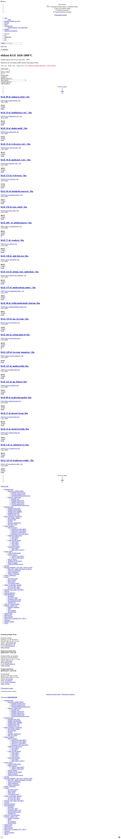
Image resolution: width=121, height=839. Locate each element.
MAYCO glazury (13, 562)
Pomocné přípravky (9, 593)
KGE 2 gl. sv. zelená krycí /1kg (15, 445)
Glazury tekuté (8, 551)
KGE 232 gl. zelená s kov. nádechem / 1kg (20, 272)
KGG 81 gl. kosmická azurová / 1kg (17, 191)
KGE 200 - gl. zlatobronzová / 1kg (16, 223)
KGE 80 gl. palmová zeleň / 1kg (15, 97)
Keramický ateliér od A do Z (12, 21)
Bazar (9, 19)
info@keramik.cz (10, 646)
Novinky (6, 23)
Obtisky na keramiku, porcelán (12, 585)
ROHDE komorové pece (18, 492)
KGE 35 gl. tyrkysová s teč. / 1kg (15, 144)
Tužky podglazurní (13, 572)
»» (62, 93)
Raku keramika (8, 617)
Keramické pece (8, 489)
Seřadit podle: (5, 68)
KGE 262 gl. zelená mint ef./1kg (15, 334)
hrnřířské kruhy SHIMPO (15, 511)
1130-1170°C (15, 545)
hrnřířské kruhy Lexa (14, 515)
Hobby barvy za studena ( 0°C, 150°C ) (15, 618)
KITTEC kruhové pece (17, 503)
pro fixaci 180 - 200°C (14, 586)
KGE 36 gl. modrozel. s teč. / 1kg (16, 160)
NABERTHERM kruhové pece (20, 505)
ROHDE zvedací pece (17, 500)
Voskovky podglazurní (14, 570)
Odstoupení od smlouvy (11, 31)
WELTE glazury (12, 527)
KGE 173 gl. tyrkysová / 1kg (13, 175)
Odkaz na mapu (5, 647)
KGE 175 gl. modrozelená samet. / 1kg (18, 287)
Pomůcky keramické (13, 607)
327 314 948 (9, 679)
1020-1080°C (15, 537)
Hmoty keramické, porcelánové (13, 516)
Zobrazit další (4, 486)
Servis (6, 24)
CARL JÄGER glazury (14, 540)
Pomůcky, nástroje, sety (10, 605)
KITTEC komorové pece (18, 494)
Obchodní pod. (8, 26)
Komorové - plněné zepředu (15, 491)
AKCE (6, 623)
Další (62, 91)
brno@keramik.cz (10, 664)
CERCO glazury (12, 554)
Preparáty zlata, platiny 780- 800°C (14, 589)
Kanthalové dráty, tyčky (14, 599)
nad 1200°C (14, 539)
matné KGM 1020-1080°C (18, 529)
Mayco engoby (12, 580)
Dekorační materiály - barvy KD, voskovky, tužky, (18, 567)
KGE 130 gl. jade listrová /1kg (14, 256)
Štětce (9, 609)
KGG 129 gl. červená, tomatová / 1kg (17, 352)
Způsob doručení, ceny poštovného (17, 27)
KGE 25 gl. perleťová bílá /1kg (15, 429)
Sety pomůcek (12, 610)
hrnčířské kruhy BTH (14, 508)
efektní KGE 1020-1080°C (18, 531)
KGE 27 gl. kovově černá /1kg (14, 413)
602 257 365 (8, 662)
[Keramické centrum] (60, 15)
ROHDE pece (15, 499)
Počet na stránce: (6, 72)
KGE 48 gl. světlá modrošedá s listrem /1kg (20, 303)
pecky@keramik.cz (10, 682)
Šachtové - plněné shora (14, 497)
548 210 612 (9, 661)
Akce (5, 18)
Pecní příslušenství (9, 594)
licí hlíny (10, 521)
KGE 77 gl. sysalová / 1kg (12, 240)
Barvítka (6, 566)
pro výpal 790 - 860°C (14, 588)
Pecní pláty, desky (13, 597)
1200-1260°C (15, 542)
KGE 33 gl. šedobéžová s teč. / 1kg (16, 112)
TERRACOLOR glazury (15, 535)
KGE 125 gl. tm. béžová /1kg (14, 382)
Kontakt (6, 29)
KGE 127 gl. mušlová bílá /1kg (14, 366)
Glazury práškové (9, 526)
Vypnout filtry (5, 75)
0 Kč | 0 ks (4, 46)
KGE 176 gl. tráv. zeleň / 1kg (14, 207)
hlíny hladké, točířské (14, 518)
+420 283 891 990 (11, 642)
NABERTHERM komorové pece (20, 495)
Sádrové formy (8, 613)
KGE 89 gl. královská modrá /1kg (16, 397)
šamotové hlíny (12, 519)
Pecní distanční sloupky (14, 601)
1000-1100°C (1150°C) (17, 550)
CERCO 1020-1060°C (17, 556)
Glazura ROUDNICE (14, 546)
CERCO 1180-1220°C (17, 558)
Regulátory (11, 596)
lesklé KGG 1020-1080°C (18, 532)
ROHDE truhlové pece (17, 502)
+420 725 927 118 (10, 644)
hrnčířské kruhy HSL (14, 513)
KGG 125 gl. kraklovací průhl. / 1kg (17, 460)
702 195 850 (8, 680)
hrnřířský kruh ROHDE (14, 510)
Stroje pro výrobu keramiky (12, 604)
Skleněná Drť (8, 615)
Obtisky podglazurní (13, 574)
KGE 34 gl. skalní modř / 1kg (14, 128)
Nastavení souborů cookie (53, 694)
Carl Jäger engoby (13, 578)
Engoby (6, 577)
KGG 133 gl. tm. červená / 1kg (14, 319)
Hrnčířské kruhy (8, 507)
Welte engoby (12, 582)
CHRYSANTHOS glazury (15, 564)
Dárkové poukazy (9, 621)
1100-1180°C (15, 548)
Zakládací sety (12, 602)
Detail (2, 109)
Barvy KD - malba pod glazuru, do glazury (20, 569)
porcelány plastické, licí (14, 523)
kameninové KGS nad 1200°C (20, 534)
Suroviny (6, 591)
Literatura (7, 620)
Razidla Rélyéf (12, 612)
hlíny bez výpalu (12, 524)
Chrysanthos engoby (13, 583)
